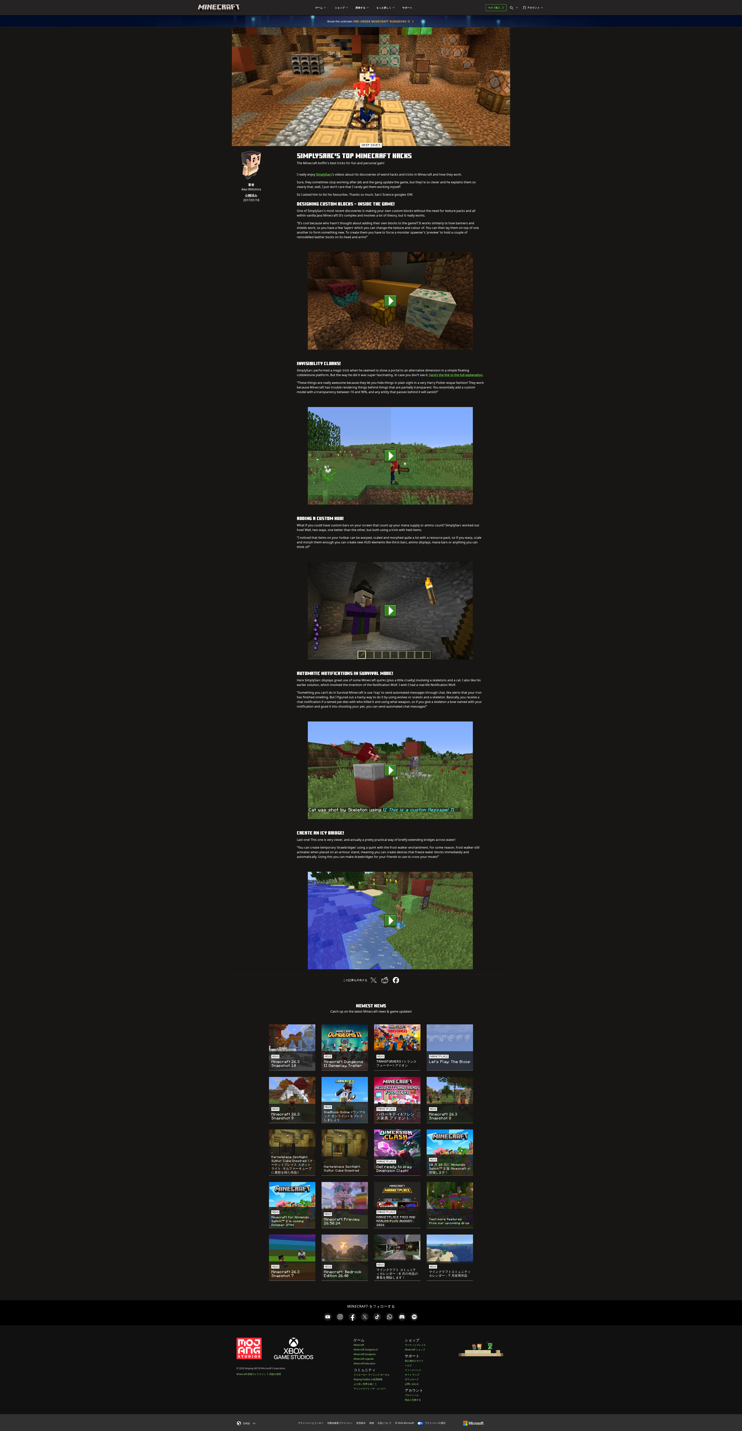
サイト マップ (412, 1374)
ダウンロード (412, 1379)
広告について (384, 1423)
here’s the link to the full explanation (455, 375)
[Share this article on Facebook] (396, 980)
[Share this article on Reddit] (384, 980)
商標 (371, 1423)
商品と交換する (413, 1399)
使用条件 (361, 1423)
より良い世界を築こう (365, 1384)
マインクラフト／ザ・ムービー (370, 1388)
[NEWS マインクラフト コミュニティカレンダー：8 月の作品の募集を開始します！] (397, 1248)
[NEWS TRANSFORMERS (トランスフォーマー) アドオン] (397, 1037)
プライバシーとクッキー (310, 1423)
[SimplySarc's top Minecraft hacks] (390, 301)
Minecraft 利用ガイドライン (251, 1374)
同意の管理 (275, 1374)
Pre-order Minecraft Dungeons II (382, 21)
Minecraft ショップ (415, 1349)
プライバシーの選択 (435, 1423)
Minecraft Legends (364, 1358)
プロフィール (412, 1395)
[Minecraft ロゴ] (218, 7)
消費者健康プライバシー (340, 1423)
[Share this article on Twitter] (373, 980)
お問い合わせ (412, 1384)
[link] (328, 1317)
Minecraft (359, 1345)
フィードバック (413, 1370)
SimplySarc (324, 174)
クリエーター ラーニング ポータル (372, 1374)
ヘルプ (408, 1365)
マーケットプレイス (415, 1345)
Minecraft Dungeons (365, 1354)
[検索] (515, 7)
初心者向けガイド (414, 1360)
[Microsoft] (473, 1422)
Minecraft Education (364, 1363)
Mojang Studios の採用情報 (368, 1379)
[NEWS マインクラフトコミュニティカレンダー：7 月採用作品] (450, 1249)
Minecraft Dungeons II (366, 1349)
